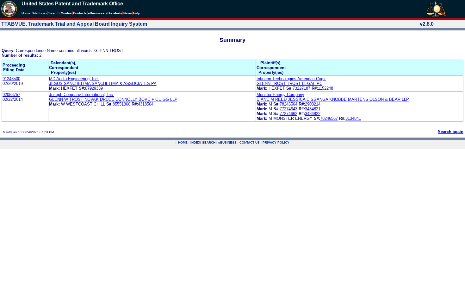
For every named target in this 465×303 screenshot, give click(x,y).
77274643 (288, 108)
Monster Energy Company (280, 94)
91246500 (11, 78)
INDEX (195, 142)
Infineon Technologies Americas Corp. (291, 78)
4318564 (145, 104)
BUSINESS (227, 142)
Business (96, 13)
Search (53, 13)
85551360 (121, 104)
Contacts (80, 13)
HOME (183, 142)
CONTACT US (249, 142)
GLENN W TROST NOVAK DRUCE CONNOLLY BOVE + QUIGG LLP (113, 99)
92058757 (11, 94)
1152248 (325, 88)
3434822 (312, 113)
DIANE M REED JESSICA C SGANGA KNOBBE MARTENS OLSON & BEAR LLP (333, 99)
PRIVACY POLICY (276, 142)
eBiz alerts (114, 13)
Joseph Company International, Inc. (81, 94)
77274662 (288, 113)
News (127, 13)
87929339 (94, 88)
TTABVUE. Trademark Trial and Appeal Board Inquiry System (74, 24)
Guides (66, 13)
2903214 (312, 104)
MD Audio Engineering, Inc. (74, 78)
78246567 (329, 118)
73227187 (301, 88)
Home (26, 13)
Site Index (39, 13)
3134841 (353, 118)
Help (136, 13)
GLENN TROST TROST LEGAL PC (289, 83)
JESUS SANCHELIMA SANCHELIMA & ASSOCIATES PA (103, 83)
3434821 (312, 108)
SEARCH (208, 142)
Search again (450, 131)
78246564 (288, 104)
